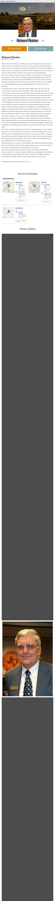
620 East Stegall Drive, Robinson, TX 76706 (22, 216)
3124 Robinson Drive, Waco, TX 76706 (22, 196)
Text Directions (21, 200)
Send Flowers (23, 220)
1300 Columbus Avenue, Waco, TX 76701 (48, 197)
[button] (9, 185)
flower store (28, 161)
